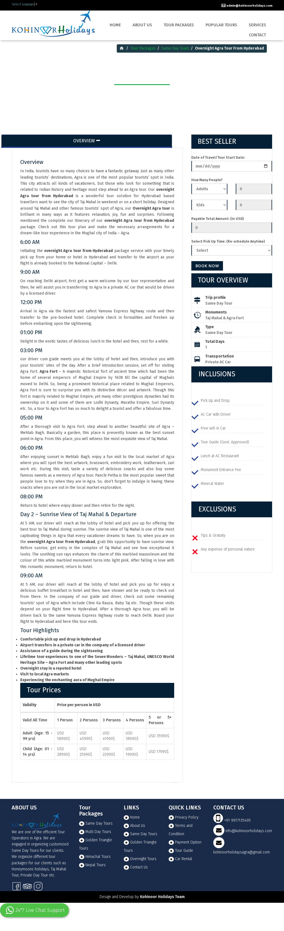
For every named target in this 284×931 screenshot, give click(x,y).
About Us (137, 825)
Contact (257, 34)
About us (142, 24)
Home (115, 24)
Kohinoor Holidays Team (162, 896)
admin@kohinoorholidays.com (248, 5)
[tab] (231, 374)
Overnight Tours (143, 859)
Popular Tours (221, 24)
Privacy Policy (187, 817)
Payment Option (188, 842)
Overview (84, 140)
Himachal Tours (97, 856)
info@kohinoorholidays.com (248, 831)
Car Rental (183, 859)
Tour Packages (179, 24)
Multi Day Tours (97, 831)
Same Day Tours (175, 48)
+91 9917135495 (237, 820)
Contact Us (139, 867)
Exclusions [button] (217, 509)
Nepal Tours (95, 865)
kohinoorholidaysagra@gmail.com (241, 852)
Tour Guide (184, 850)
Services (257, 24)
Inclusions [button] (217, 374)
